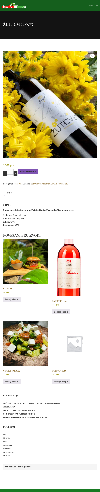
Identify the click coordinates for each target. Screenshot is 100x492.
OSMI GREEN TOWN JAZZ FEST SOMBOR (19, 414)
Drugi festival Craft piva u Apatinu (19, 410)
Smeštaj (6, 438)
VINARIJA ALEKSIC (59, 183)
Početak (7, 434)
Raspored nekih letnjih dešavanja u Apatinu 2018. (25, 417)
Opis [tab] (9, 192)
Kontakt (7, 456)
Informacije (8, 452)
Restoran (7, 445)
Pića (16, 183)
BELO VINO (36, 183)
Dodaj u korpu (28, 171)
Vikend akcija (9, 407)
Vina (21, 183)
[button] (92, 56)
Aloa (5, 441)
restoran (46, 183)
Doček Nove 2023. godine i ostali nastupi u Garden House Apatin (31, 403)
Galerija (7, 448)
